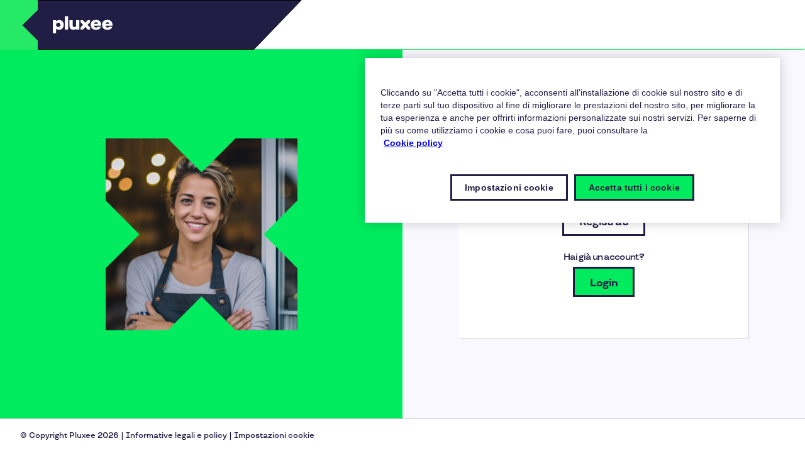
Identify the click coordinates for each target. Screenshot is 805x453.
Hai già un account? (604, 257)
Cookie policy (413, 143)
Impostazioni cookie (274, 435)
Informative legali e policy (176, 435)
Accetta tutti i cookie (634, 187)
